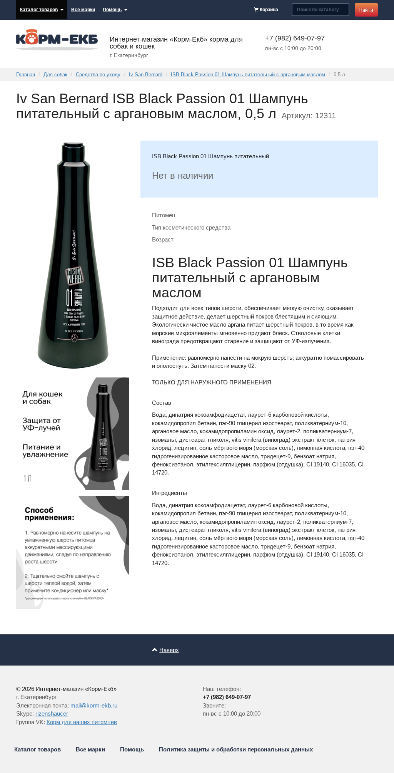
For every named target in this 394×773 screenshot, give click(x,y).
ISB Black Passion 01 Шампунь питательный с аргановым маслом (248, 74)
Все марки (83, 9)
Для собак (55, 74)
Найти (366, 9)
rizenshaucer (51, 713)
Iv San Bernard (145, 74)
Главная (25, 74)
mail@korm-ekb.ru (93, 705)
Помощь (112, 9)
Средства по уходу (98, 74)
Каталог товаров (39, 9)
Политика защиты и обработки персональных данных (236, 749)
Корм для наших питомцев (82, 722)
